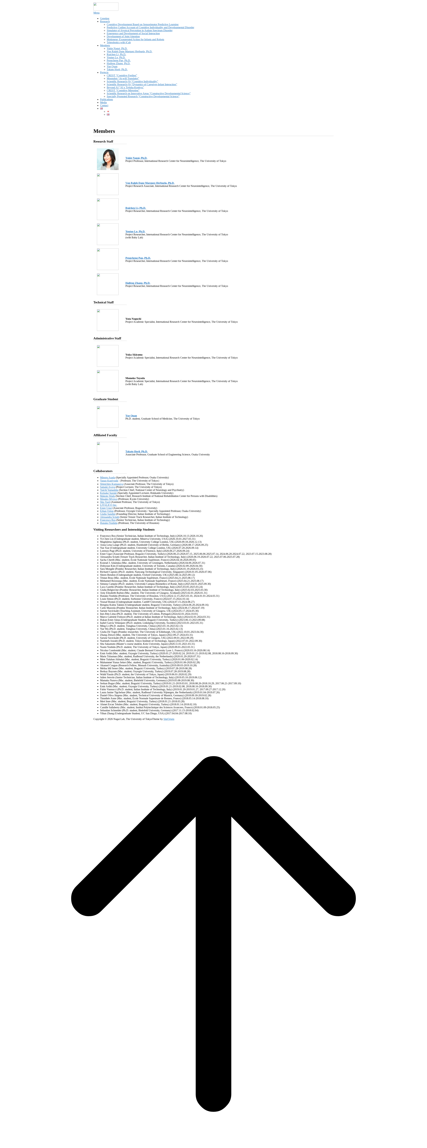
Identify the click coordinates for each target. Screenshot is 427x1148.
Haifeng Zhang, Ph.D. (118, 63)
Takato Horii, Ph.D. (117, 69)
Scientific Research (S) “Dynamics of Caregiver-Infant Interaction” (142, 84)
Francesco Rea (108, 520)
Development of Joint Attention (123, 36)
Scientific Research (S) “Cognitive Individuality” (132, 81)
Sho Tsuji (105, 502)
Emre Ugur (106, 508)
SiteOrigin (168, 719)
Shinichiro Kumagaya (111, 484)
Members (105, 45)
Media (103, 102)
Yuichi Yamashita (109, 490)
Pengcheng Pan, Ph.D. (119, 60)
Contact (104, 105)
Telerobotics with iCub (119, 42)
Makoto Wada (107, 496)
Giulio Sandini (107, 514)
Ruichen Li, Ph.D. (116, 54)
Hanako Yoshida (108, 523)
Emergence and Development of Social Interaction (133, 33)
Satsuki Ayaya (107, 487)
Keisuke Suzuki (108, 493)
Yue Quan (112, 66)
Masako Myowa (108, 499)
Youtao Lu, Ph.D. (116, 57)
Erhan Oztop (107, 511)
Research (105, 21)
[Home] (105, 9)
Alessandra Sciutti (109, 517)
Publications (106, 99)
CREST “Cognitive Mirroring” (123, 90)
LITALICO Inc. (108, 505)
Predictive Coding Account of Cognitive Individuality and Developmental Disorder (150, 27)
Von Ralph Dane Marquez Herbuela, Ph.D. (129, 51)
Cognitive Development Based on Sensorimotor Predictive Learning (142, 24)
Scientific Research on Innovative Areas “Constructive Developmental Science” (149, 93)
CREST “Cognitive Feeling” (122, 75)
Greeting (104, 18)
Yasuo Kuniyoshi (109, 480)
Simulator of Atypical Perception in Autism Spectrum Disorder (139, 30)
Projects (104, 72)
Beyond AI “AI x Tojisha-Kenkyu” (125, 87)
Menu (96, 12)
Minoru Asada (107, 477)
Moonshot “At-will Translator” (123, 78)
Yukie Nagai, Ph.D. (117, 48)
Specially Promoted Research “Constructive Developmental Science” (143, 96)
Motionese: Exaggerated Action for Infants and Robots (135, 39)
